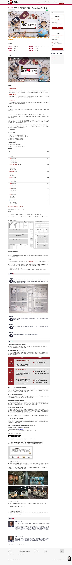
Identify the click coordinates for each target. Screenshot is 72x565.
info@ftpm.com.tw (22, 554)
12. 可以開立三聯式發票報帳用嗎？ (15, 506)
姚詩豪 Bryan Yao (18, 521)
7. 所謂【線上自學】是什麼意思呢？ (16, 418)
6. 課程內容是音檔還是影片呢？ (15, 407)
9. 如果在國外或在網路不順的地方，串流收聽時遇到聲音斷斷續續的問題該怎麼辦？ (26, 442)
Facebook (37, 551)
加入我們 (45, 551)
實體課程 (39, 1)
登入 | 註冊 (61, 3)
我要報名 (57, 27)
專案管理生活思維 (11, 552)
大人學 (9, 551)
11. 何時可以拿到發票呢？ (13, 501)
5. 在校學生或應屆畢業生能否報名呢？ (16, 400)
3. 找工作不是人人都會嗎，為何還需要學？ (17, 387)
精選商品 (55, 1)
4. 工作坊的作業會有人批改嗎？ (15, 394)
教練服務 (49, 1)
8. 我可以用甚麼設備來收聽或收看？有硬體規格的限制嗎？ (21, 425)
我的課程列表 (20, 429)
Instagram (37, 552)
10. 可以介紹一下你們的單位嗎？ (15, 461)
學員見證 (62, 1)
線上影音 (44, 1)
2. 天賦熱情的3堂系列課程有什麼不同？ (16, 350)
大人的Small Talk (11, 554)
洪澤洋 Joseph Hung (19, 536)
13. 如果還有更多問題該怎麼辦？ (15, 511)
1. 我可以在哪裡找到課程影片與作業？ (16, 344)
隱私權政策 (45, 552)
